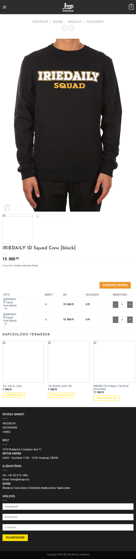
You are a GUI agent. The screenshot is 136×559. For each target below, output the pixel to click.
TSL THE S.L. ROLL (12, 386)
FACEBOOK (9, 423)
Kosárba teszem (14, 395)
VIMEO (6, 432)
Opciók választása (61, 395)
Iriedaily (74, 21)
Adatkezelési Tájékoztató (55, 488)
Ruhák (58, 21)
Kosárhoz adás (115, 285)
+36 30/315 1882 (18, 475)
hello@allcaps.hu (19, 479)
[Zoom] (7, 207)
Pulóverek (94, 21)
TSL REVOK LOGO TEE (60, 386)
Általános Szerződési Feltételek (21, 488)
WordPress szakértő (78, 554)
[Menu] (4, 7)
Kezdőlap (40, 21)
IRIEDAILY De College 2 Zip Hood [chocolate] (110, 388)
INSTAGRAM (9, 427)
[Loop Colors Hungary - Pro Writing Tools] (68, 7)
